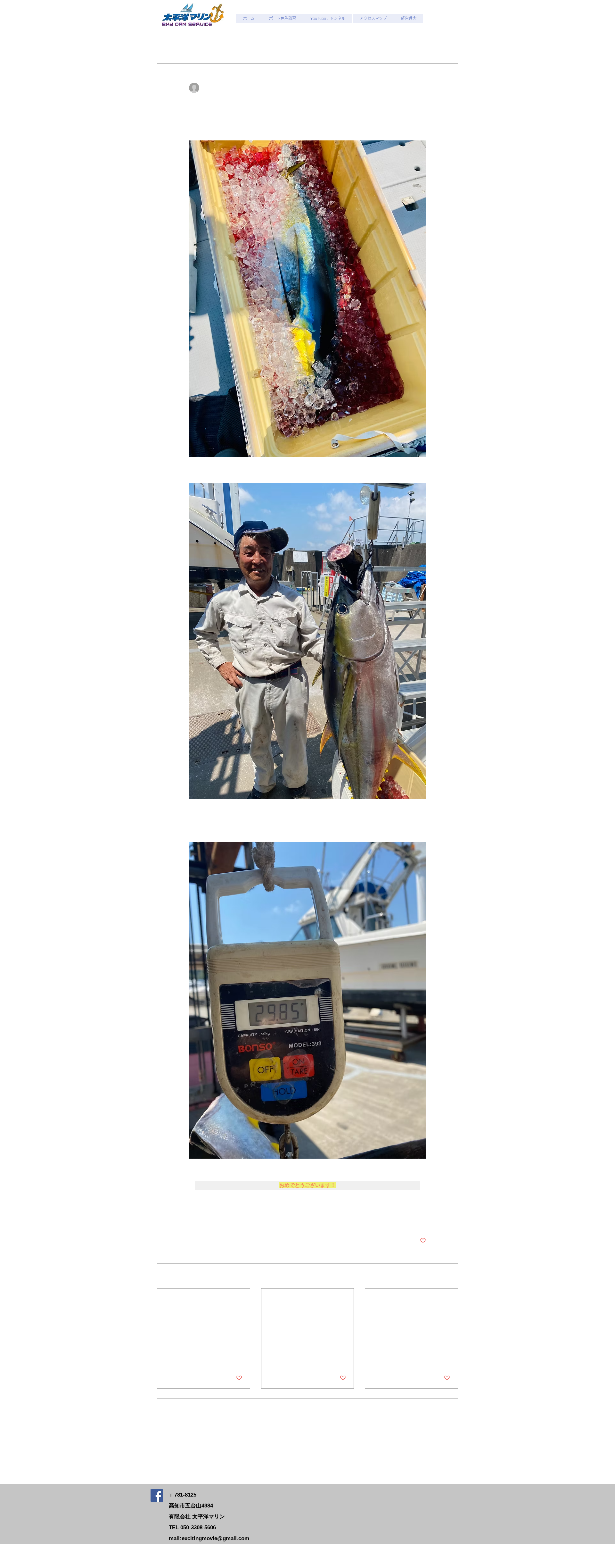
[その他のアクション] (422, 88)
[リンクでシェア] (239, 1221)
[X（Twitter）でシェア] (208, 1221)
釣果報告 (201, 43)
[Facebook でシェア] (192, 1221)
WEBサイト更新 (239, 43)
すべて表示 (447, 1276)
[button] (450, 43)
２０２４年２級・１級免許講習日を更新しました (306, 1303)
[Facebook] (157, 1495)
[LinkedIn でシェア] (223, 1221)
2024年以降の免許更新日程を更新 (410, 1303)
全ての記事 (168, 43)
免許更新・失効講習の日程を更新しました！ (202, 1303)
